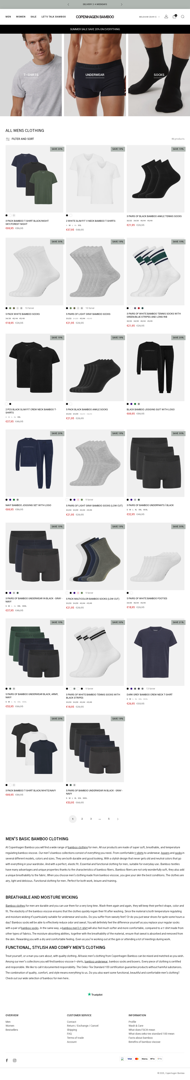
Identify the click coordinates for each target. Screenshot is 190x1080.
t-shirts (139, 853)
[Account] (166, 16)
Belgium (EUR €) (148, 17)
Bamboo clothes (15, 906)
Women (21, 16)
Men (8, 16)
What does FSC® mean (142, 1029)
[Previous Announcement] (68, 4)
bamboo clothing (78, 847)
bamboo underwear (96, 961)
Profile (132, 1021)
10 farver (29, 308)
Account (72, 1041)
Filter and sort (23, 139)
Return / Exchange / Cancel (82, 1025)
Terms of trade (75, 1037)
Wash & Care (136, 1025)
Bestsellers (12, 1029)
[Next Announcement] (121, 4)
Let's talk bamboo (54, 16)
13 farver (150, 689)
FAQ (69, 1033)
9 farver (89, 500)
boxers (165, 853)
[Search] (182, 16)
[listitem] (95, 4)
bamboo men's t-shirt (75, 928)
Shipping (72, 1029)
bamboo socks (29, 928)
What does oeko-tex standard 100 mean (151, 1033)
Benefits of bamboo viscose (144, 1041)
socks (178, 853)
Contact (71, 1021)
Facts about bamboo (141, 1037)
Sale (34, 16)
